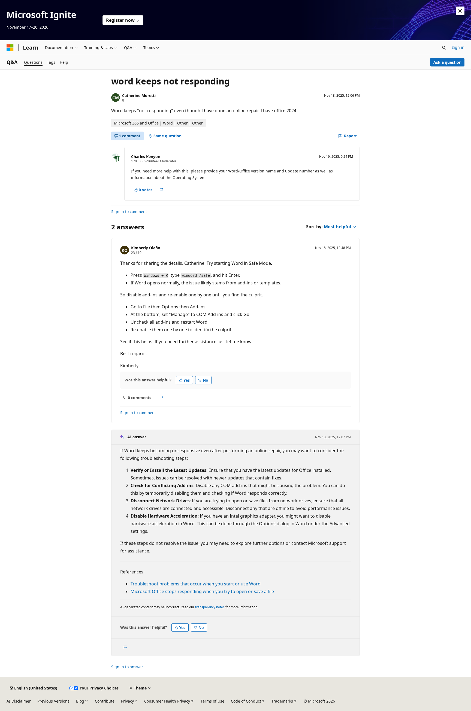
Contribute (104, 701)
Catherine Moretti (139, 95)
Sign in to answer (127, 666)
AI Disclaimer (19, 701)
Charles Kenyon (145, 156)
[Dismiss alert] (460, 11)
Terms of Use (212, 701)
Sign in (458, 47)
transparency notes (210, 607)
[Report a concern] (161, 190)
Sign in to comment (129, 211)
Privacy (127, 701)
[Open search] (444, 48)
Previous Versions (53, 701)
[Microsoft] (10, 47)
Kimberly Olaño (145, 247)
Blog (80, 701)
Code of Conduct (246, 701)
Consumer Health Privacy (167, 701)
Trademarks (282, 701)
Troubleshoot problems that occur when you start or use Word (196, 584)
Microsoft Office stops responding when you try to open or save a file (202, 591)
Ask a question (447, 62)
